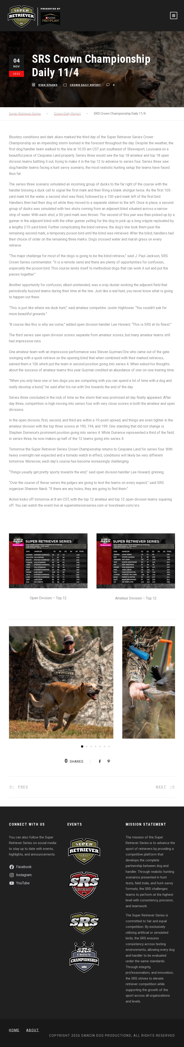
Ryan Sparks (48, 85)
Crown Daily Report (85, 85)
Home (14, 1030)
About (32, 1030)
